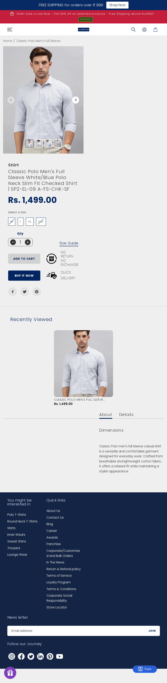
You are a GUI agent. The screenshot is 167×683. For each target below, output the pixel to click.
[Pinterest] (36, 291)
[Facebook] (12, 291)
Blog (49, 524)
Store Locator (56, 607)
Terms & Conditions (61, 589)
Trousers (13, 548)
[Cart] (155, 29)
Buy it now (24, 276)
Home (7, 41)
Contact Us (55, 517)
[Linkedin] (40, 656)
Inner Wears (16, 534)
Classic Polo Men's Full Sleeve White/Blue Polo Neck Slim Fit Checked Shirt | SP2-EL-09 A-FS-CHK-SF (83, 400)
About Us (53, 511)
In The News (55, 562)
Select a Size (17, 212)
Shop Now (85, 19)
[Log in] (144, 29)
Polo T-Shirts (16, 515)
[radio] (11, 222)
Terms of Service (59, 575)
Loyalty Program (58, 582)
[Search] (133, 29)
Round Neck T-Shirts (22, 521)
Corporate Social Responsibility (59, 598)
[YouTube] (59, 656)
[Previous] (11, 100)
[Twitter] (24, 291)
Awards (52, 537)
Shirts (11, 528)
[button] (9, 29)
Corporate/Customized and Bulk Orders (63, 553)
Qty (20, 233)
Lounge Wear (17, 554)
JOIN (152, 631)
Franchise (53, 544)
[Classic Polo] (83, 29)
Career (51, 531)
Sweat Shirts (16, 541)
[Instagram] (11, 656)
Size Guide (69, 243)
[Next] (75, 100)
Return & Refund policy (63, 569)
